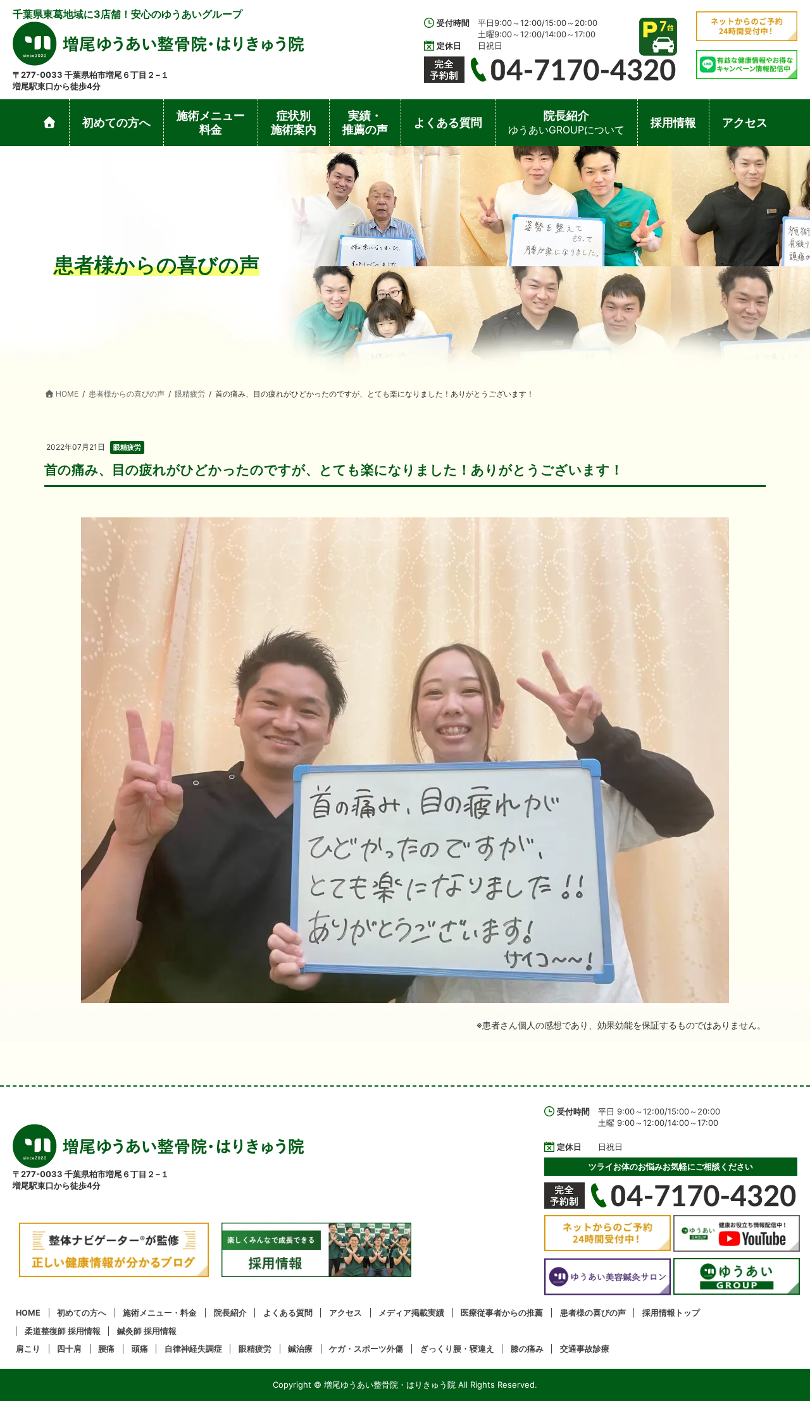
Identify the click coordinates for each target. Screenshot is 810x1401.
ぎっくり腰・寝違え (457, 1349)
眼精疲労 (127, 447)
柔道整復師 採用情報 (63, 1331)
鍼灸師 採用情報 (147, 1331)
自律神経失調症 (193, 1349)
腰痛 (106, 1349)
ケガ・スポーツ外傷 (366, 1349)
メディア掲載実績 (411, 1313)
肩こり (28, 1349)
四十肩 (69, 1349)
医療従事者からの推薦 (502, 1313)
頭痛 (140, 1349)
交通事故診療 (584, 1349)
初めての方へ (81, 1313)
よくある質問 (288, 1313)
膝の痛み (527, 1349)
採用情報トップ (671, 1313)
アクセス (345, 1313)
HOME (28, 1313)
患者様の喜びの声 (593, 1313)
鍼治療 (300, 1349)
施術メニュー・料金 (160, 1313)
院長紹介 (230, 1313)
